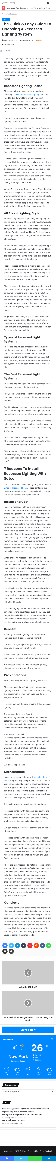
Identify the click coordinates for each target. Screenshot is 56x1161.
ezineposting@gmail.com (12, 1123)
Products (14, 14)
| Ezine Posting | (45, 1151)
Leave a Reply (28, 1030)
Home (6, 14)
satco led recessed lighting (27, 94)
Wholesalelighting (10, 40)
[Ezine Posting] (8, 3)
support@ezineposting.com (13, 1117)
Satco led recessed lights (15, 488)
